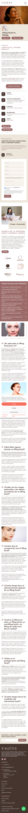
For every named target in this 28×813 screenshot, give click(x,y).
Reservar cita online (14, 86)
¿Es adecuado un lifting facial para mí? (11, 287)
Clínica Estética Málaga (10, 78)
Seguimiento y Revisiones (6, 792)
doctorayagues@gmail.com (8, 767)
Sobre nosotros (4, 784)
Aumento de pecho (5, 798)
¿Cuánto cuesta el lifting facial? (9, 289)
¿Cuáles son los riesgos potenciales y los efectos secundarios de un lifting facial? (11, 296)
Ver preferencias (14, 412)
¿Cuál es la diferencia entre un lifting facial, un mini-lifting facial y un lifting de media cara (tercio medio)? (11, 309)
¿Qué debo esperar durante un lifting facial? (10, 292)
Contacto (5, 252)
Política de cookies (5, 810)
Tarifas (2, 790)
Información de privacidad (5, 415)
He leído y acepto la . (13, 188)
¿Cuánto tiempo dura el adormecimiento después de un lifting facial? (11, 304)
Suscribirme (22, 740)
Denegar (14, 408)
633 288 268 (9, 155)
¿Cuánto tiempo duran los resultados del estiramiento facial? (11, 317)
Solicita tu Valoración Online (6, 788)
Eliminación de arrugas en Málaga (8, 803)
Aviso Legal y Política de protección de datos (10, 808)
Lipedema (3, 800)
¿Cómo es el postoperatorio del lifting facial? (11, 313)
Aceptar (14, 404)
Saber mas (6, 38)
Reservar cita (6, 126)
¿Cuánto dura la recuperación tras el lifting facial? (12, 300)
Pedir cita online (17, 38)
